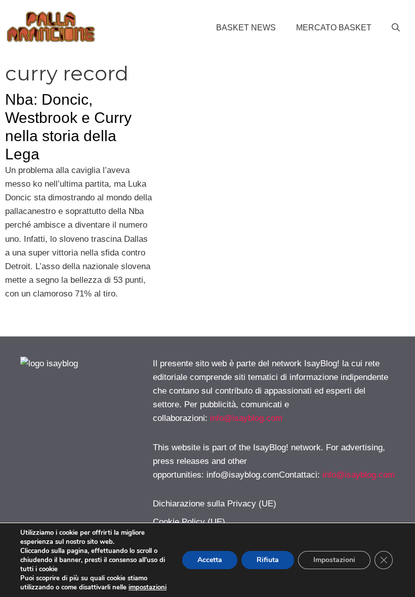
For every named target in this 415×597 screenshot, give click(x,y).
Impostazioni (334, 560)
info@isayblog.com (246, 418)
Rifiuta (268, 560)
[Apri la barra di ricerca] (396, 27)
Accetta (209, 560)
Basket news (246, 27)
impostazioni (148, 587)
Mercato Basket (333, 27)
